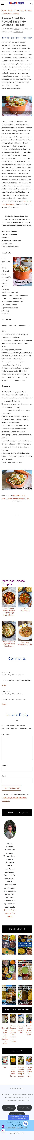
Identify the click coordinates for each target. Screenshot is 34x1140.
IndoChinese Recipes (11, 14)
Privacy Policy (17, 1133)
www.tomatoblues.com (17, 1128)
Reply (4, 685)
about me (24, 1108)
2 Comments (18, 32)
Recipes (9, 1108)
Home (4, 10)
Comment (6, 734)
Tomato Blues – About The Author (10, 913)
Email (4, 776)
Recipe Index (13, 10)
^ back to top (17, 1088)
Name (4, 765)
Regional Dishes (25, 10)
